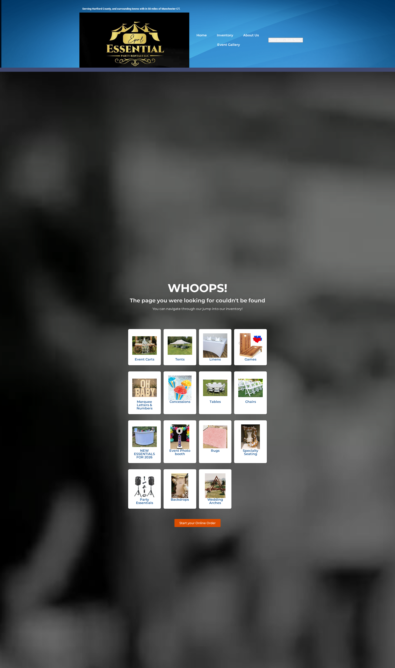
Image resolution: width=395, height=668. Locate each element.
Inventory (225, 35)
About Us (251, 35)
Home (201, 35)
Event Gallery (228, 45)
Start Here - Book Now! (285, 40)
